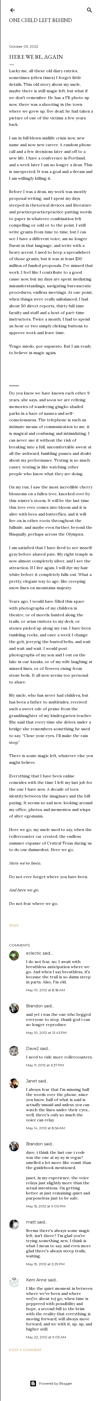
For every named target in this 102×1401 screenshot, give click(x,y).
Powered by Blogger (55, 1383)
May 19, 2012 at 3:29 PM (45, 1264)
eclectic (33, 953)
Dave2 (32, 1048)
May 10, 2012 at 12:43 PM (46, 1033)
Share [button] (13, 925)
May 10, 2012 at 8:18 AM (45, 990)
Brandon (34, 1005)
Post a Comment (25, 1350)
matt (31, 1222)
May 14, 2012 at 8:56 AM (45, 1128)
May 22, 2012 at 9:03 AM (46, 1337)
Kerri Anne (36, 1279)
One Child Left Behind (40, 20)
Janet (31, 1081)
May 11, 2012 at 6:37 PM (45, 1065)
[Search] (89, 8)
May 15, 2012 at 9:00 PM (45, 1206)
